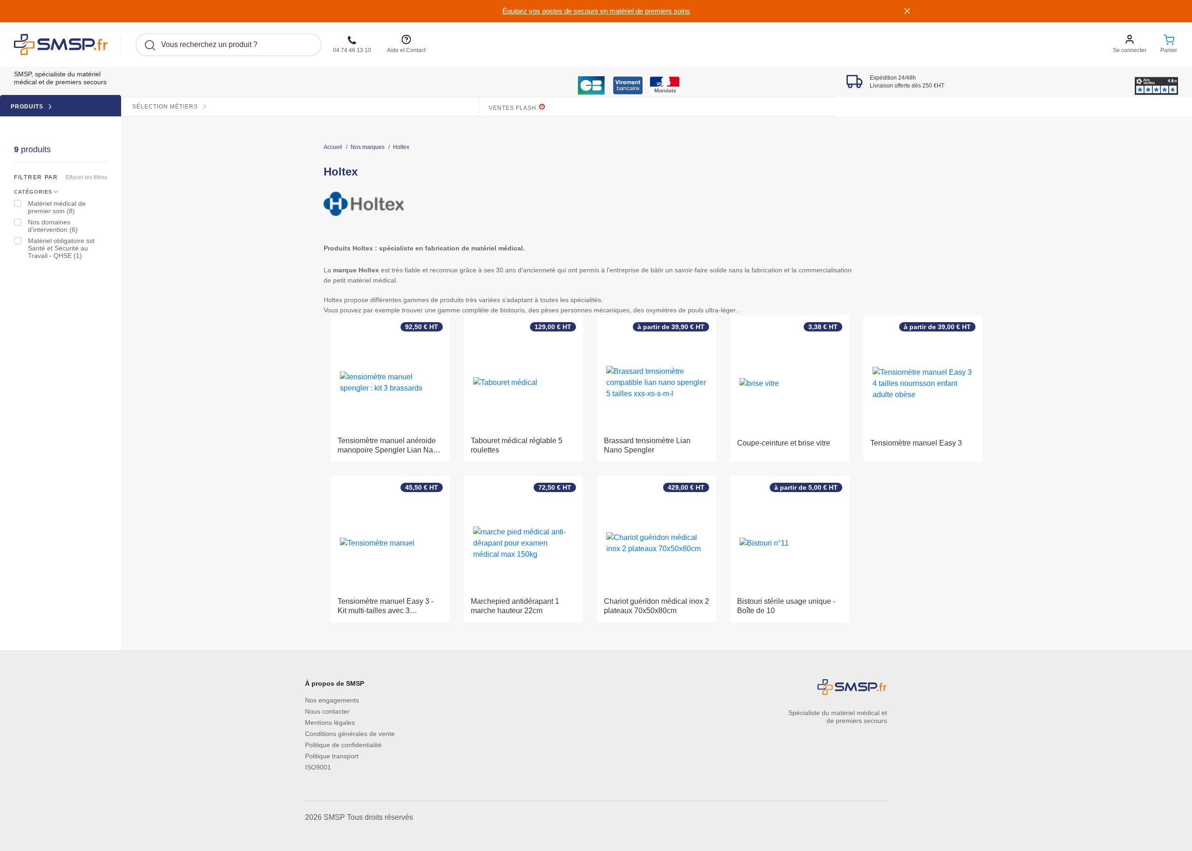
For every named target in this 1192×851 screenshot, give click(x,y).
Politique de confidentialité (343, 745)
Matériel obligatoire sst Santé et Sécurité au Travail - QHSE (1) (61, 248)
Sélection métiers (166, 106)
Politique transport (332, 756)
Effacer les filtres (86, 177)
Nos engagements (332, 700)
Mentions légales (330, 722)
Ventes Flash (513, 108)
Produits (28, 106)
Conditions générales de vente (350, 733)
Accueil (333, 147)
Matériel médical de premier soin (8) (57, 207)
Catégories (33, 192)
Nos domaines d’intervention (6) (53, 225)
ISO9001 (318, 767)
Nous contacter (327, 711)
